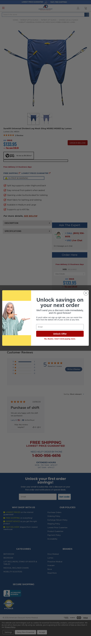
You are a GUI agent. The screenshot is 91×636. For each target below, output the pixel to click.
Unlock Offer (60, 334)
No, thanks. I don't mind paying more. (60, 339)
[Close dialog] (86, 293)
